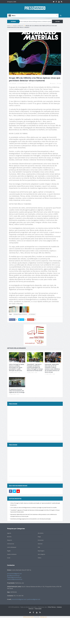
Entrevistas (40, 540)
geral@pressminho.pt (13, 575)
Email (59, 83)
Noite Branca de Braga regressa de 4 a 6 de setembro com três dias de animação (30, 519)
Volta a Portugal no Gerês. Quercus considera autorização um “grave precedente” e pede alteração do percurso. (16, 367)
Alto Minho (40, 533)
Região (9, 551)
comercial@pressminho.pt (14, 579)
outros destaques (11, 547)
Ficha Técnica (52, 607)
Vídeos (39, 558)
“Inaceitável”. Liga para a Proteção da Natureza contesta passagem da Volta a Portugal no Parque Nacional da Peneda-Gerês (35, 367)
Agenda (9, 533)
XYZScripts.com (43, 617)
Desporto (9, 540)
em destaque (32, 314)
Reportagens (41, 551)
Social (8, 558)
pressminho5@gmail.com (14, 573)
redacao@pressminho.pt (14, 577)
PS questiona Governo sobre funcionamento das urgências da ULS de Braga (16, 390)
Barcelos (9, 536)
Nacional (40, 543)
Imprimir (53, 83)
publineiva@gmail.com (33, 599)
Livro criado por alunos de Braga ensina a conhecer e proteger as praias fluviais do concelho (30, 21)
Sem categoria (41, 554)
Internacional (10, 543)
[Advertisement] (35, 423)
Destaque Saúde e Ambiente (20, 314)
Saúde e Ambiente (11, 554)
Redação (14, 83)
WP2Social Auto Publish (28, 617)
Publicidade (38, 608)
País (39, 547)
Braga (39, 536)
